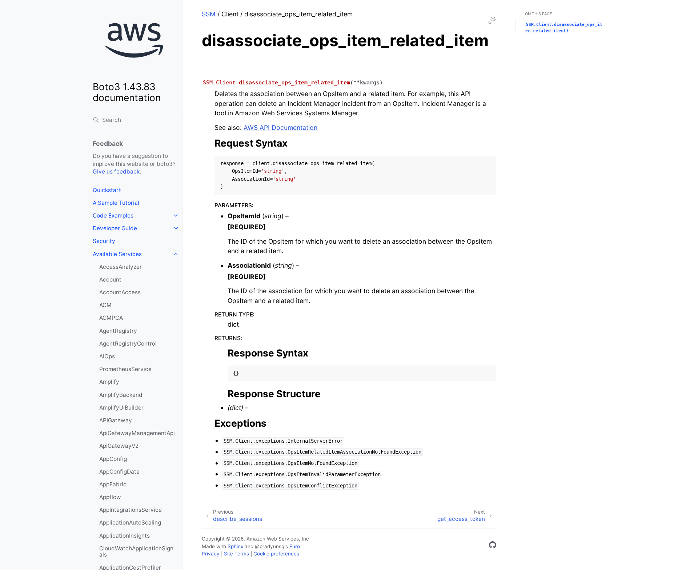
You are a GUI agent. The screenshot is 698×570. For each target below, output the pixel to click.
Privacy (211, 554)
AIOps (107, 356)
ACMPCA (111, 317)
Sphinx (235, 546)
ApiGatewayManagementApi (137, 433)
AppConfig (113, 458)
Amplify (109, 381)
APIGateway (115, 420)
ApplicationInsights (124, 535)
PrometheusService (125, 369)
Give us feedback (116, 171)
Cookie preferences (276, 554)
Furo (294, 546)
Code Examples (113, 215)
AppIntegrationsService (130, 509)
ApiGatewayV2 (119, 445)
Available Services (117, 254)
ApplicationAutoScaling (130, 522)
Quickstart (107, 190)
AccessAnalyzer (120, 266)
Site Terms (236, 554)
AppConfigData (119, 471)
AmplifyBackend (121, 394)
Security (104, 241)
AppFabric (113, 484)
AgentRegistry (118, 330)
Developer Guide (115, 228)
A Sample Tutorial (116, 202)
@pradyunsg (269, 546)
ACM (105, 305)
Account (110, 279)
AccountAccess (120, 292)
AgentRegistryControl (128, 343)
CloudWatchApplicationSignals (136, 551)
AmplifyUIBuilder (121, 407)
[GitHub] (492, 546)
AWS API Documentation (280, 127)
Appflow (110, 497)
